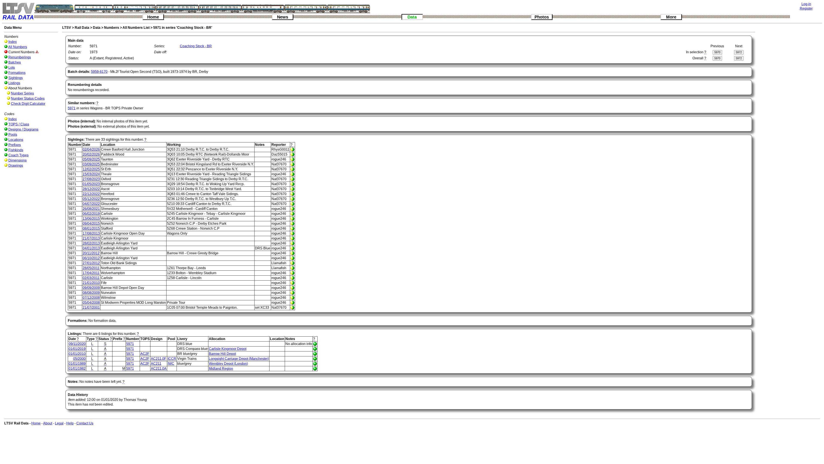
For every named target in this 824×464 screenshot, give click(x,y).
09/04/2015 (91, 223)
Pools (12, 134)
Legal (59, 423)
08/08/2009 (91, 293)
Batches (14, 62)
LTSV (66, 27)
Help (70, 423)
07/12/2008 (91, 297)
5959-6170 (99, 71)
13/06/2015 (91, 218)
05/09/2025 (91, 159)
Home (153, 17)
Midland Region (221, 368)
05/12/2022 (91, 199)
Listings (14, 83)
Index (12, 42)
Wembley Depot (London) (228, 363)
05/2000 (79, 358)
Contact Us (84, 423)
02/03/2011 (91, 278)
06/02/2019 (91, 213)
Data (412, 17)
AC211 (156, 363)
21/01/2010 (91, 283)
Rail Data (82, 27)
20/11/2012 (91, 253)
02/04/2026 (91, 149)
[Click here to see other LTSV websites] (18, 8)
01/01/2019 (77, 349)
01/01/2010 (77, 354)
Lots (11, 67)
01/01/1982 (77, 368)
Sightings (15, 78)
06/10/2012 (91, 258)
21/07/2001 (91, 307)
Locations (15, 140)
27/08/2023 (91, 179)
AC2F (144, 354)
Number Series (22, 93)
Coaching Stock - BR (196, 46)
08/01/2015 (91, 228)
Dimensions (17, 160)
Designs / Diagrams (23, 129)
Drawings (15, 165)
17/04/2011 (91, 273)
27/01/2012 (91, 263)
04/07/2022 (91, 204)
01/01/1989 (77, 363)
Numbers (111, 27)
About (47, 423)
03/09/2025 (91, 164)
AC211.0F (158, 358)
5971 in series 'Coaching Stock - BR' (182, 27)
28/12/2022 (91, 189)
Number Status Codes (28, 98)
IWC (171, 363)
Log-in (806, 4)
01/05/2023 (91, 184)
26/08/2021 (91, 209)
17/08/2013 (91, 233)
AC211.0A (159, 368)
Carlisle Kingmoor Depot (227, 349)
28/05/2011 (91, 268)
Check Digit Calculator (28, 103)
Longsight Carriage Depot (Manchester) (239, 358)
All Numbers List (136, 27)
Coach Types (18, 155)
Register (806, 8)
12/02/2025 (91, 169)
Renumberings (19, 57)
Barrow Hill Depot (222, 354)
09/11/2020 (77, 344)
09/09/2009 (91, 288)
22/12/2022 (91, 194)
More (671, 17)
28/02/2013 (91, 243)
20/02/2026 (91, 154)
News (282, 17)
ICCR (172, 358)
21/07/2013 (91, 238)
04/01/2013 (91, 248)
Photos (542, 17)
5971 (72, 108)
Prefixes (14, 145)
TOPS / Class (18, 124)
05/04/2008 (91, 302)
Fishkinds (15, 150)
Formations (17, 73)
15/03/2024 (91, 174)
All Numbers (17, 47)
